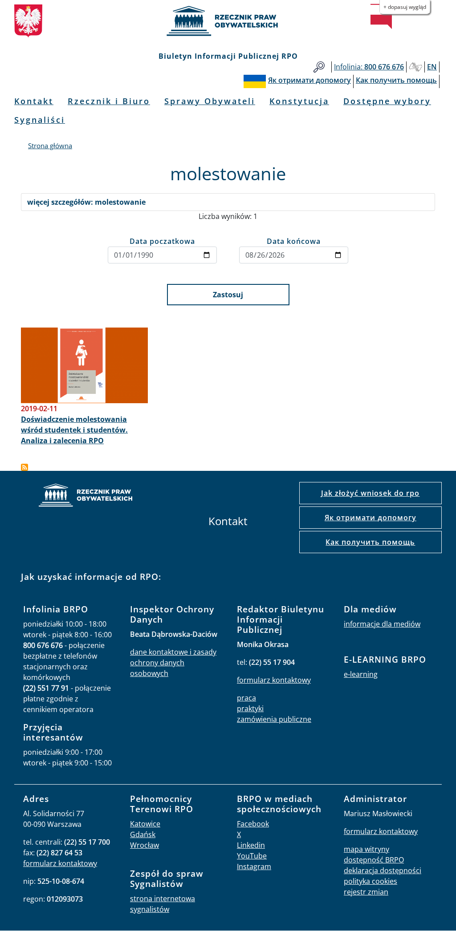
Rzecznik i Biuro (109, 101)
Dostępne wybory (387, 101)
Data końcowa (294, 241)
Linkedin (251, 845)
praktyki (250, 708)
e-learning (361, 674)
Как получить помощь (370, 542)
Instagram (254, 866)
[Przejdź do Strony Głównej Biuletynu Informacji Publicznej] (381, 16)
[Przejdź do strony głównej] (228, 20)
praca (246, 698)
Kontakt (33, 101)
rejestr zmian (366, 892)
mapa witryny (366, 849)
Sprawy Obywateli (209, 101)
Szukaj (319, 67)
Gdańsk (142, 834)
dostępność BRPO (374, 860)
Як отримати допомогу (370, 517)
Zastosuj (228, 295)
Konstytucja (299, 101)
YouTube (252, 856)
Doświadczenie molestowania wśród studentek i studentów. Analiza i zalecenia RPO (74, 429)
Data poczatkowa (162, 241)
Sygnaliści (39, 119)
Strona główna (50, 145)
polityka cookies (370, 881)
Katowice (145, 824)
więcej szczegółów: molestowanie (86, 202)
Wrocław (144, 845)
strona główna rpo (85, 496)
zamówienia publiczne (274, 719)
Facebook (253, 824)
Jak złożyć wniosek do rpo (370, 493)
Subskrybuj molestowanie (24, 467)
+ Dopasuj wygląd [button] (404, 7)
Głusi (415, 67)
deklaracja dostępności (382, 870)
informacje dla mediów (382, 624)
